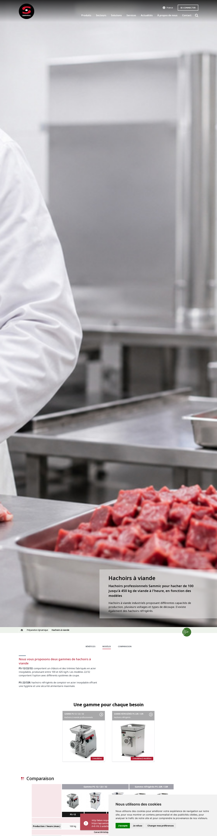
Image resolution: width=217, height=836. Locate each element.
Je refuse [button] (137, 825)
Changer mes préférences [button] (160, 825)
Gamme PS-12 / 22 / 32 (95, 786)
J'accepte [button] (123, 825)
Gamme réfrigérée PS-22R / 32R (151, 786)
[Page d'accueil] (26, 11)
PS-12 (73, 814)
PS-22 (95, 814)
